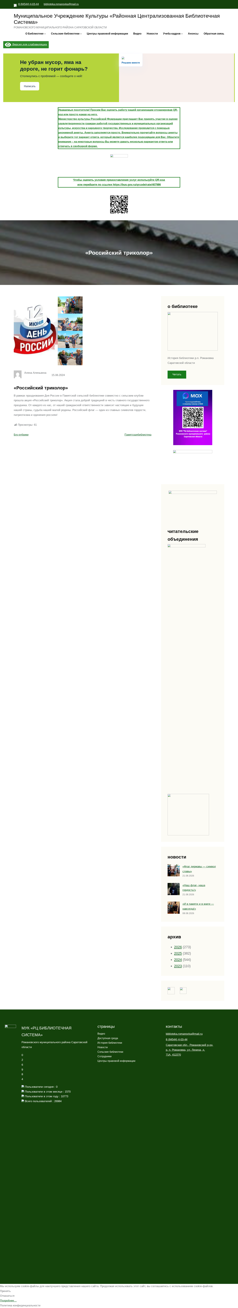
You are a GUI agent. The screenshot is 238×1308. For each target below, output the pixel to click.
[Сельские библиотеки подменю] (81, 34)
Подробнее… (8, 1300)
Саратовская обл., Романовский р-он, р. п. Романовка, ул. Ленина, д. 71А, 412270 (189, 1049)
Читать (176, 374)
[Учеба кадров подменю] (182, 34)
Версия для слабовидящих (29, 44)
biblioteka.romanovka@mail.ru (61, 4)
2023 (178, 966)
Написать (29, 86)
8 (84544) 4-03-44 (28, 4)
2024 (178, 960)
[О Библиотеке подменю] (45, 34)
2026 (178, 947)
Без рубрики (21, 434)
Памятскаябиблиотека (138, 434)
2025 (178, 953)
